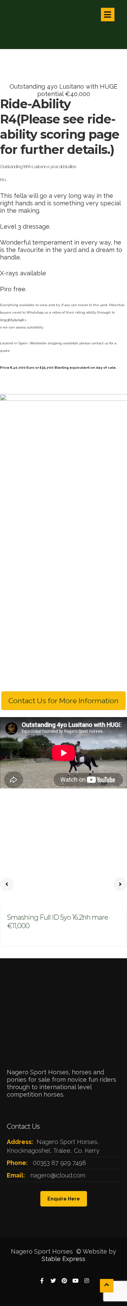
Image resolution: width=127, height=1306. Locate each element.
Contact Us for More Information (63, 700)
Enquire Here (63, 1198)
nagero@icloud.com (57, 1175)
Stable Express (63, 1258)
